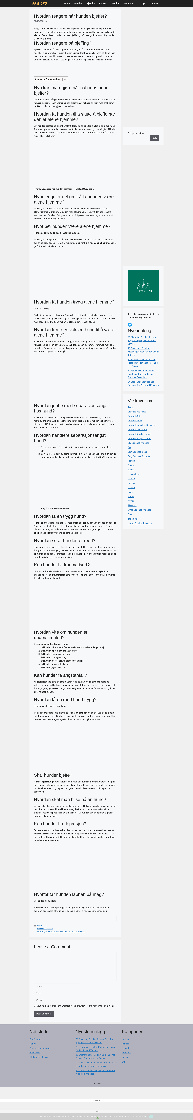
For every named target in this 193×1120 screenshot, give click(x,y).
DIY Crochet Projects (138, 443)
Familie (115, 3)
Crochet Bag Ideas (137, 411)
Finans (131, 465)
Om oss (154, 3)
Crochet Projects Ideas (139, 438)
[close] (97, 1111)
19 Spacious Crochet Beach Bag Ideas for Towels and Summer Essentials (141, 374)
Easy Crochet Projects (139, 456)
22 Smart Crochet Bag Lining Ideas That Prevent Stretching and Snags (143, 363)
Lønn (130, 492)
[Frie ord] (39, 3)
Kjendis (91, 3)
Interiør (78, 3)
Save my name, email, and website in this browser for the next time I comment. (75, 1005)
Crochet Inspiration (137, 429)
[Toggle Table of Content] (63, 79)
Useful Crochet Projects (140, 523)
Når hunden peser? (44, 928)
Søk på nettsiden (136, 133)
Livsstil (103, 3)
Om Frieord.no (36, 1039)
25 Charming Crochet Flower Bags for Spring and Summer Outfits (142, 340)
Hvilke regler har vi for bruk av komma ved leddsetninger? (61, 931)
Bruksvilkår (34, 1052)
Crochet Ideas (135, 420)
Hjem (67, 3)
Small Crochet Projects (139, 510)
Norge (131, 496)
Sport (130, 514)
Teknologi (132, 518)
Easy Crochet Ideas (137, 452)
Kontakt (33, 1043)
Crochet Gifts (134, 416)
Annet (39, 926)
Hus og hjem (134, 474)
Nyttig (131, 501)
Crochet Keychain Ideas (139, 434)
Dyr (143, 3)
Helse (131, 469)
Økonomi (129, 3)
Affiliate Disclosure (38, 1057)
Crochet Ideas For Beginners (142, 425)
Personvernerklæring (39, 1048)
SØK (154, 138)
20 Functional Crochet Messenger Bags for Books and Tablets (143, 351)
